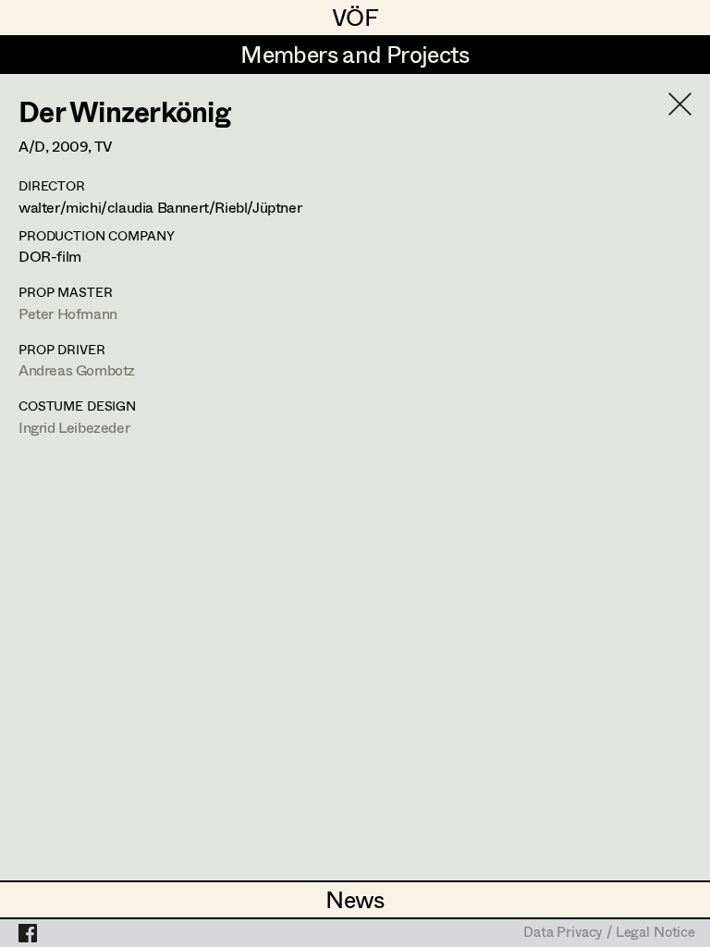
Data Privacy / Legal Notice (609, 933)
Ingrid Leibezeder (73, 426)
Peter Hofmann (67, 313)
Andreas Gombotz (76, 369)
